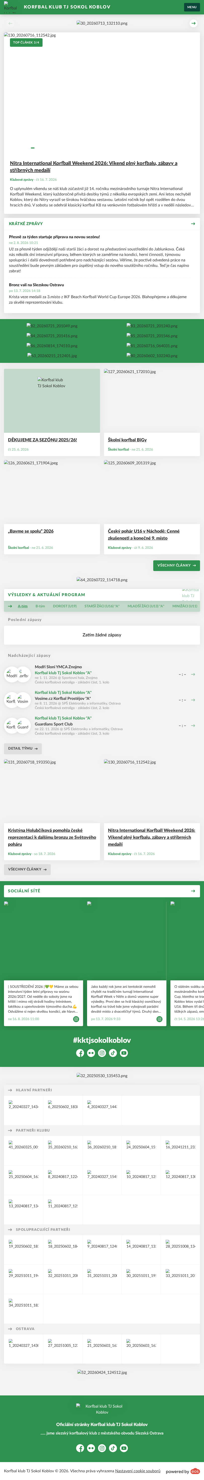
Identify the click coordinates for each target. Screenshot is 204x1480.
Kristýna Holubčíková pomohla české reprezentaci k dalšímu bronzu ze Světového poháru (52, 837)
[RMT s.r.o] (23, 1150)
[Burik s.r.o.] (62, 1180)
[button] (10, 23)
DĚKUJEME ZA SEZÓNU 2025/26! (42, 440)
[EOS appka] (102, 1373)
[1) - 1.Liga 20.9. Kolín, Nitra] (52, 326)
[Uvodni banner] (102, 23)
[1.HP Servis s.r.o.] (102, 1150)
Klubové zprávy (21, 180)
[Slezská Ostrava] (23, 1349)
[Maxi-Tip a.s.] (141, 1180)
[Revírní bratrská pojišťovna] (102, 1180)
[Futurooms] (23, 1180)
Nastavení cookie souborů (137, 1471)
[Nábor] (152, 346)
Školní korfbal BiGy (127, 440)
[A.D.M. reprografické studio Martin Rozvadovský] (180, 1180)
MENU (192, 7)
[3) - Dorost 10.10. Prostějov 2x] (52, 336)
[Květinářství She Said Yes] (62, 1150)
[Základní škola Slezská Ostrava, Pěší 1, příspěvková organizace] (141, 1279)
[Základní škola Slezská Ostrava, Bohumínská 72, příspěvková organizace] (62, 1279)
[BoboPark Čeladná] (141, 1150)
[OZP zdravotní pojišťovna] (141, 1250)
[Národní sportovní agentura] (62, 1110)
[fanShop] (52, 356)
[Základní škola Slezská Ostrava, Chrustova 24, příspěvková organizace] (102, 1279)
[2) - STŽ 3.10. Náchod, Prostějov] (152, 326)
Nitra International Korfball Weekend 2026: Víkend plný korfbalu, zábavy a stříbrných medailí (93, 167)
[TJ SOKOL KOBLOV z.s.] (62, 1250)
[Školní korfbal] (180, 1250)
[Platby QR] (102, 1076)
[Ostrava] (23, 1110)
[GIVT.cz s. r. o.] (62, 1209)
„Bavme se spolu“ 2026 (30, 531)
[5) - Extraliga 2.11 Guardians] (52, 346)
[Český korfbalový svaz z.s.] (102, 1250)
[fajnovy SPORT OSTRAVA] (141, 1349)
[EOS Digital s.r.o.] (180, 1150)
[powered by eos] (183, 1471)
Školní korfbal (118, 449)
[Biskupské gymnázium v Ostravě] (180, 1279)
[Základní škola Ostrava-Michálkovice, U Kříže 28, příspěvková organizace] (23, 1279)
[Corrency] (152, 356)
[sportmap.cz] (23, 1209)
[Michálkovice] (62, 1349)
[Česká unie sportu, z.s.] (23, 1250)
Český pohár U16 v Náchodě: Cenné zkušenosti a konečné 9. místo (144, 535)
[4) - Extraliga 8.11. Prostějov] (152, 336)
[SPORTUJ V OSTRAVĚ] (102, 1349)
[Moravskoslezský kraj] (102, 1110)
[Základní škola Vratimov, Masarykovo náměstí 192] (23, 1309)
